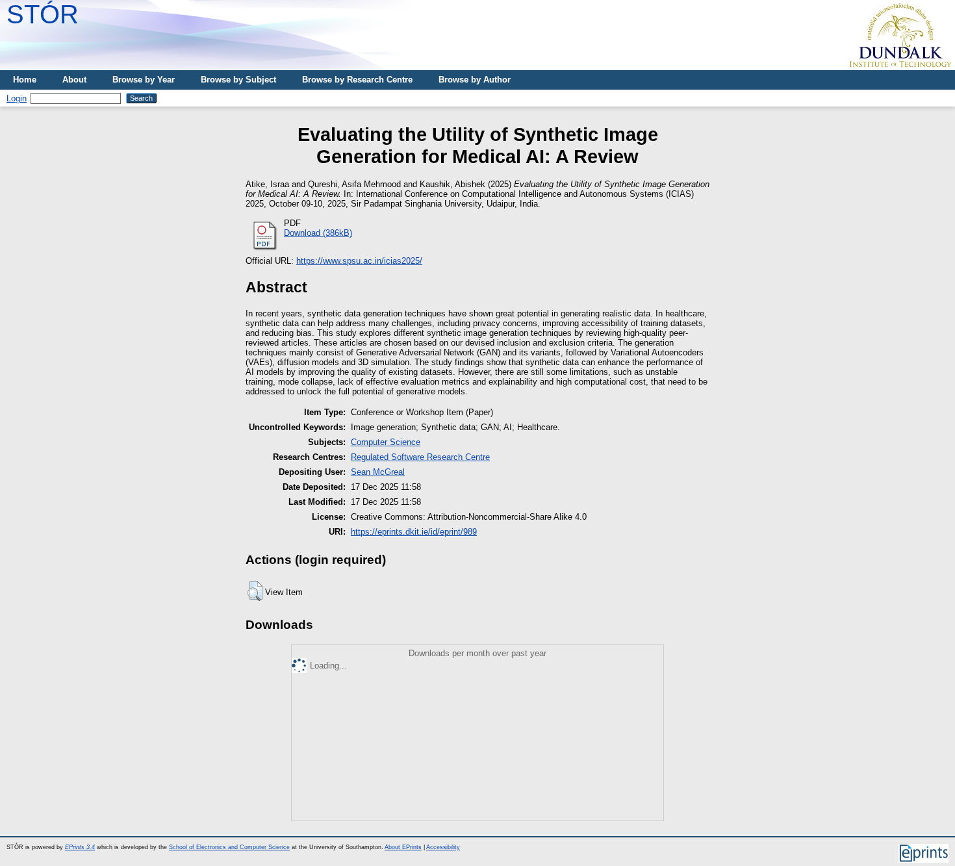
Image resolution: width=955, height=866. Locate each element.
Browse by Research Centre (357, 79)
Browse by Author (475, 79)
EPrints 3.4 (80, 847)
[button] (255, 591)
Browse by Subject (238, 79)
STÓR (42, 14)
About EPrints (403, 847)
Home (24, 79)
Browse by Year (143, 79)
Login (16, 98)
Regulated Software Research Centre (420, 457)
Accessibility (443, 847)
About (74, 79)
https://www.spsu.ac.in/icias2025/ (359, 261)
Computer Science (385, 442)
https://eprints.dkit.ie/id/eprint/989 (414, 532)
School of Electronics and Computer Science (229, 847)
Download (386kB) (318, 233)
